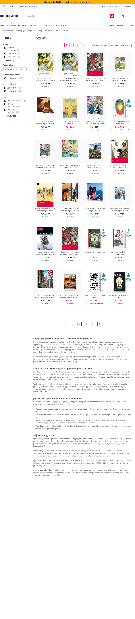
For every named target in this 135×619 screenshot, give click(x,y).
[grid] (66, 45)
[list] (72, 45)
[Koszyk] (123, 16)
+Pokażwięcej (10, 61)
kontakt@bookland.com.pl (28, 6)
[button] (112, 16)
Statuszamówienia (109, 6)
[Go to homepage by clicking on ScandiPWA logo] (9, 16)
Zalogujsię (127, 6)
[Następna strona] (99, 324)
